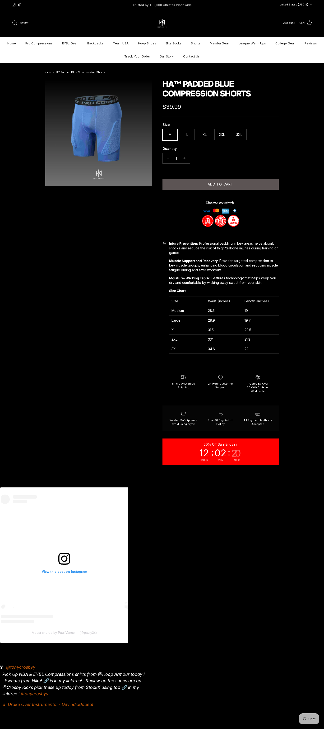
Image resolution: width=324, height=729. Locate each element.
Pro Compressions (39, 43)
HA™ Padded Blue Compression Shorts (80, 72)
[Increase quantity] (185, 158)
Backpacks (95, 43)
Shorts (195, 43)
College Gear (285, 43)
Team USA (121, 43)
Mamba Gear (219, 43)
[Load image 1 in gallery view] (98, 132)
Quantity (169, 149)
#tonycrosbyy (34, 693)
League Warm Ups (252, 43)
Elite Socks (173, 43)
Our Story (167, 56)
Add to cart (220, 184)
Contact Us (191, 56)
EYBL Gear (70, 43)
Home (11, 43)
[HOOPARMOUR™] (162, 23)
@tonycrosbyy (20, 667)
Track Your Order (137, 56)
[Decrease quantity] (167, 158)
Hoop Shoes (147, 43)
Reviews (311, 43)
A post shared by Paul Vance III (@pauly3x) (64, 632)
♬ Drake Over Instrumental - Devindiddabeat (47, 704)
